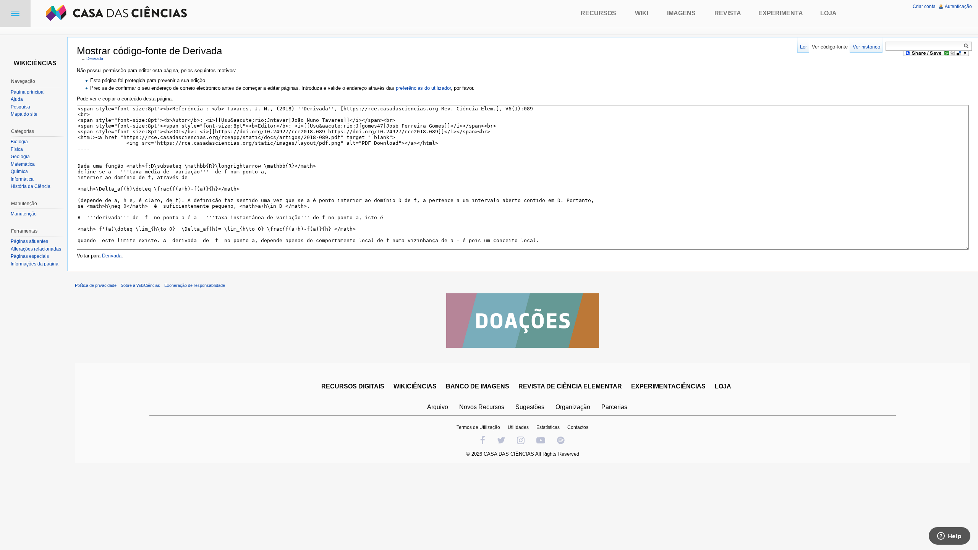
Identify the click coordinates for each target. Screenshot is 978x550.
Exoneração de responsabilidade (194, 285)
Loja (828, 13)
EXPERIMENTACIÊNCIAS (668, 386)
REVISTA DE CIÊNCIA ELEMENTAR (570, 386)
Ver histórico (866, 47)
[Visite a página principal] (33, 62)
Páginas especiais (30, 256)
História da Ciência (30, 186)
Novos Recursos (481, 407)
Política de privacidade (96, 285)
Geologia (20, 156)
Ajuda (17, 99)
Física (17, 149)
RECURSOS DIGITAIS (352, 386)
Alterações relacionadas (36, 249)
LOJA (723, 386)
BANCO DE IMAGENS (477, 386)
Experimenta (780, 13)
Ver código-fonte (830, 47)
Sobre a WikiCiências (140, 285)
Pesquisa (20, 107)
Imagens (681, 13)
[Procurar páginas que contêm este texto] (967, 46)
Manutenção (24, 214)
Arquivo (437, 407)
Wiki (641, 13)
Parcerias (614, 407)
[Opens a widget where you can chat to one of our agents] (949, 536)
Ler (803, 47)
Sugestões (529, 407)
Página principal (28, 92)
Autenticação (958, 6)
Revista (727, 13)
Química (19, 171)
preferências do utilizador (423, 88)
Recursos (598, 13)
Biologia (19, 141)
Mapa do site (24, 114)
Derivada (94, 58)
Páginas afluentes (29, 241)
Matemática (23, 164)
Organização (572, 407)
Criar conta (924, 6)
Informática (22, 179)
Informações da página (34, 264)
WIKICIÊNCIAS (415, 386)
